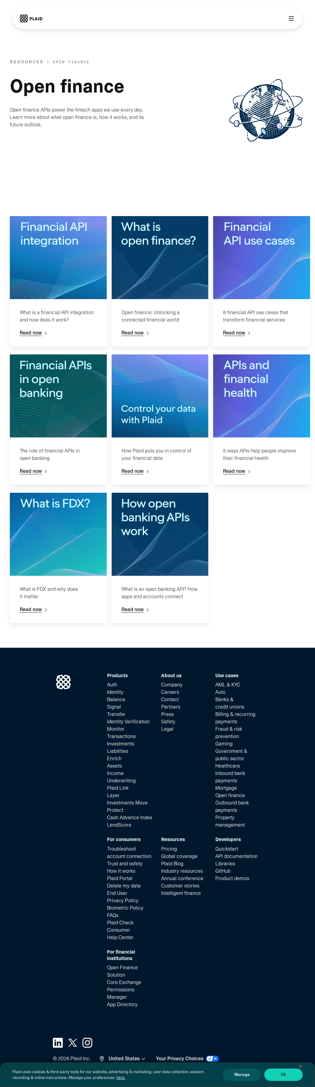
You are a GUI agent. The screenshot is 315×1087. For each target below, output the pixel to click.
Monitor (115, 729)
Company (171, 685)
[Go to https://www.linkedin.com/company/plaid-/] (58, 1043)
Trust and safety (124, 864)
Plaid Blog (172, 864)
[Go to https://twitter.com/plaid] (73, 1043)
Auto (220, 692)
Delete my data (124, 886)
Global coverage (179, 856)
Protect (115, 810)
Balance (116, 699)
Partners (170, 707)
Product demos (232, 878)
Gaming (224, 744)
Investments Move (127, 803)
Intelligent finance (181, 893)
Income (115, 773)
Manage (241, 1074)
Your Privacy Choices (179, 1058)
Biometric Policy (125, 908)
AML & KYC (227, 685)
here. (120, 1077)
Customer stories (180, 886)
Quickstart (226, 849)
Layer (113, 795)
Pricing (169, 849)
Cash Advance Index (129, 817)
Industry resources (182, 871)
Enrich (114, 758)
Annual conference (182, 878)
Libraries (225, 864)
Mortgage (226, 788)
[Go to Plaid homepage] (31, 18)
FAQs (112, 915)
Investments (120, 744)
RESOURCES (27, 61)
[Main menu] (291, 18)
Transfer (116, 714)
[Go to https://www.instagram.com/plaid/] (87, 1043)
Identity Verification (128, 722)
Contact (170, 699)
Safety (168, 722)
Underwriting (121, 781)
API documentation (236, 856)
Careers (170, 692)
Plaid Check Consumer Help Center (120, 930)
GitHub (222, 871)
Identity (115, 692)
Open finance (230, 795)
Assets (114, 766)
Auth (112, 685)
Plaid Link (118, 788)
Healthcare (227, 766)
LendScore (119, 825)
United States (124, 1058)
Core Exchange (124, 982)
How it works (121, 871)
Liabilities (117, 751)
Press (167, 714)
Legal (167, 729)
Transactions (121, 736)
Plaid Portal (120, 878)
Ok (283, 1074)
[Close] (300, 1066)
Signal (114, 707)
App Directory (122, 1004)
